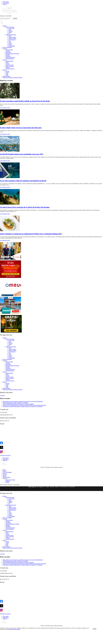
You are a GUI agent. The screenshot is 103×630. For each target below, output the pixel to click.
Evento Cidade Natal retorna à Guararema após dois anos (21, 128)
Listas (7, 73)
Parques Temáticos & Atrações (12, 53)
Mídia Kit (5, 460)
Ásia (9, 41)
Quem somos (6, 459)
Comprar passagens (10, 68)
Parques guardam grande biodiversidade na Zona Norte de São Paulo (25, 101)
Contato (7, 482)
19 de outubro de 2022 (5, 107)
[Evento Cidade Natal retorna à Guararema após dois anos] (10, 124)
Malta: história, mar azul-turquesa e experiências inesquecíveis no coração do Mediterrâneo (23, 401)
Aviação (7, 63)
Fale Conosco (6, 3)
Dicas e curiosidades (7, 47)
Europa (10, 43)
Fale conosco (6, 457)
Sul (9, 33)
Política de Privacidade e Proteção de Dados (12, 77)
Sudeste (10, 32)
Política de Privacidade (15, 629)
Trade (7, 75)
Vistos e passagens (10, 66)
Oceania (10, 44)
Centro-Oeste (11, 28)
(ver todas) (2, 395)
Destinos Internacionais (11, 34)
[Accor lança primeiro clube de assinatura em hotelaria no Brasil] (10, 177)
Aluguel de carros (9, 65)
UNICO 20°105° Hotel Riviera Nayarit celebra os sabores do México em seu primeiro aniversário (24, 405)
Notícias (7, 71)
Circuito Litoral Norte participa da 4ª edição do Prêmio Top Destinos (25, 207)
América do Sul (11, 39)
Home (4, 469)
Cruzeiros (8, 51)
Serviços (5, 59)
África (9, 36)
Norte (9, 29)
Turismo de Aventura (10, 57)
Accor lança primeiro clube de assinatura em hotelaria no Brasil (23, 181)
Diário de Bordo (9, 49)
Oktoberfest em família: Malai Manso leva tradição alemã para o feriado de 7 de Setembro (22, 406)
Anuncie (5, 4)
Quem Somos (6, 1)
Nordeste (10, 30)
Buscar (15, 18)
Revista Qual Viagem (10, 479)
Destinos (5, 25)
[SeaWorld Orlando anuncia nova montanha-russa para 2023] (10, 151)
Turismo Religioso (10, 58)
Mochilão (8, 54)
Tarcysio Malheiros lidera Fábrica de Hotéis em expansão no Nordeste (18, 404)
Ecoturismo (8, 56)
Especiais (5, 48)
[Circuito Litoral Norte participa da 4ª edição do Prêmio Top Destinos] (10, 204)
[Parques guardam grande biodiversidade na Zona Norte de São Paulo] (10, 98)
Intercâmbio (8, 52)
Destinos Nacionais (10, 27)
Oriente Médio (11, 46)
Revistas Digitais (6, 76)
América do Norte (12, 38)
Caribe (9, 42)
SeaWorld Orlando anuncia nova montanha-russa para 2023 (21, 154)
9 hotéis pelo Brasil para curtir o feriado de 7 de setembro (15, 402)
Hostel (7, 62)
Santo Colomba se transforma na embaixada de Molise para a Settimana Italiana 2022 (31, 234)
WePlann (8, 67)
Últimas (4, 70)
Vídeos (7, 72)
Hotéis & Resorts (9, 61)
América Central (12, 37)
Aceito (94, 628)
